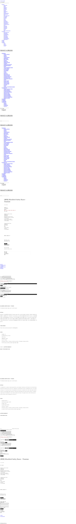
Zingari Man (6, 80)
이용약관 (1, 515)
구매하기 (2, 497)
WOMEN (3, 40)
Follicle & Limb (6, 23)
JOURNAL (3, 41)
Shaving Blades (6, 37)
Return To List (3, 442)
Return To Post (3, 450)
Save (6, 442)
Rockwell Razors (7, 65)
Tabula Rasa (5, 28)
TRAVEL (3, 99)
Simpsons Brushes (6, 22)
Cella (5, 85)
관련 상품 (1, 268)
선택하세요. (6, 214)
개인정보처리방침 (2, 516)
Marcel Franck (7, 75)
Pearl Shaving (5, 21)
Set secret (2, 441)
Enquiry (5, 45)
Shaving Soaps (6, 36)
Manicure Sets (6, 39)
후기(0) (1, 264)
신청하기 (2, 508)
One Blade (6, 70)
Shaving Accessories (6, 38)
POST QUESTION (3, 430)
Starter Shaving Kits (6, 32)
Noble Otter (5, 26)
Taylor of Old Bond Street (7, 30)
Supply (5, 19)
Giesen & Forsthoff (6, 13)
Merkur (5, 56)
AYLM (4, 25)
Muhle (5, 6)
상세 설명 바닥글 (2, 266)
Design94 (6, 61)
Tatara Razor (5, 7)
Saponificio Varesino (6, 24)
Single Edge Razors (6, 34)
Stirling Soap (5, 27)
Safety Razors (5, 33)
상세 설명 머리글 (2, 265)
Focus (4, 18)
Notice (5, 44)
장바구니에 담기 (3, 498)
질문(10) (1, 267)
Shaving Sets (5, 35)
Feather (5, 12)
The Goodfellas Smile (6, 15)
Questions (6, 105)
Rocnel (5, 10)
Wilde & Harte (5, 11)
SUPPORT (3, 42)
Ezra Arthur (5, 17)
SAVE (1, 285)
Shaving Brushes (7, 95)
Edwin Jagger (5, 5)
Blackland (5, 8)
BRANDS (3, 4)
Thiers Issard (5, 16)
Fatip (4, 14)
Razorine (5, 20)
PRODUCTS (3, 31)
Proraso (5, 29)
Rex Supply (5, 9)
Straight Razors (7, 90)
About (4, 43)
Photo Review (3, 286)
